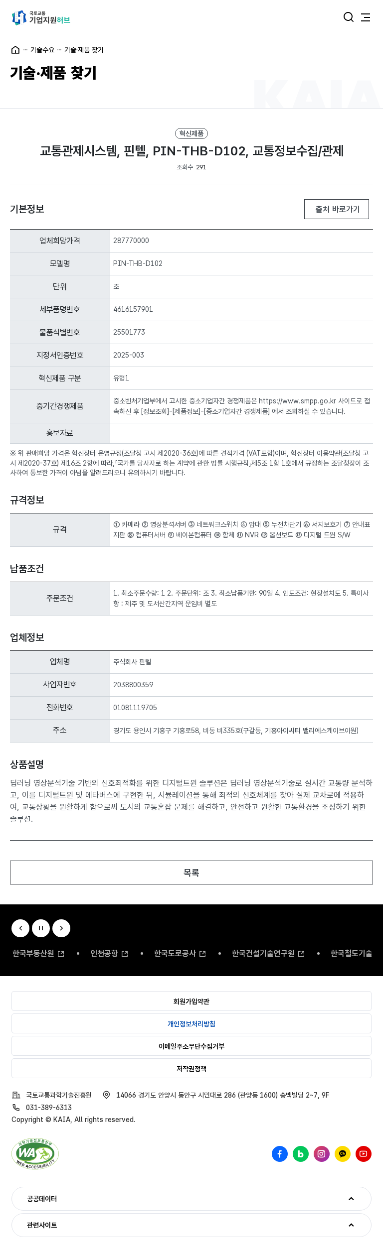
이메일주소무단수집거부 (191, 1046)
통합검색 (349, 17)
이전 (20, 928)
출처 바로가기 (336, 209)
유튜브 (364, 1154)
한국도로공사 (175, 953)
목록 (191, 873)
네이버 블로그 (301, 1154)
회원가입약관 (191, 1001)
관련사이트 (34, 1225)
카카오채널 (343, 1154)
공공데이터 (34, 1199)
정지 (41, 928)
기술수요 (42, 49)
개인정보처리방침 (191, 1024)
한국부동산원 (33, 953)
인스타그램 (322, 1154)
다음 (61, 928)
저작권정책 (191, 1069)
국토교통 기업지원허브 (40, 17)
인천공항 (104, 953)
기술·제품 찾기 (84, 49)
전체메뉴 (366, 17)
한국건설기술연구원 (263, 953)
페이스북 (280, 1154)
